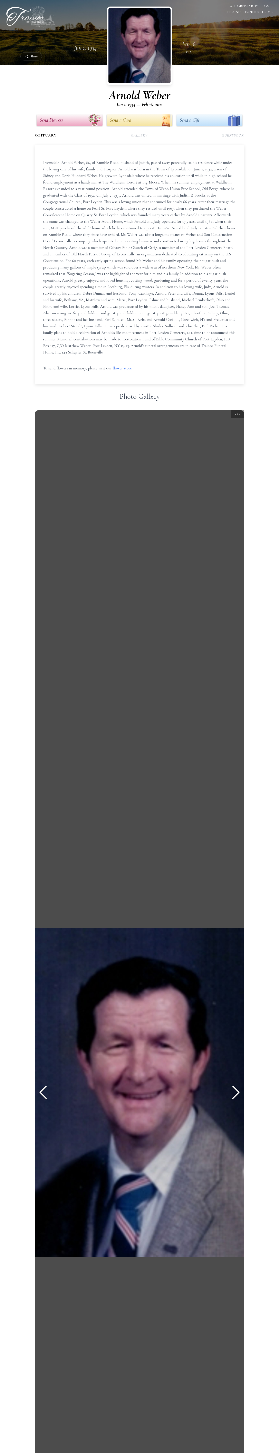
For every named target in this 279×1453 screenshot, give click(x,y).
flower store (122, 368)
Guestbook (233, 135)
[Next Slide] (236, 1092)
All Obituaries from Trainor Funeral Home (249, 9)
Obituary (46, 135)
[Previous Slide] (43, 1092)
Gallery (139, 135)
